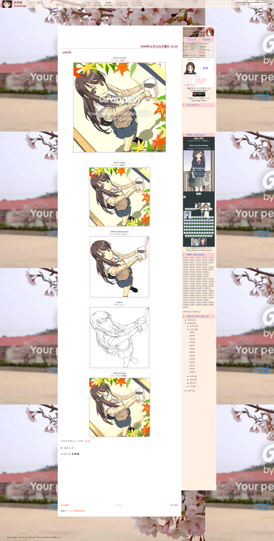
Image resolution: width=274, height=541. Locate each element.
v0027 (211, 270)
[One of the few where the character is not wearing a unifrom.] (190, 227)
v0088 (198, 305)
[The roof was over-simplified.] (205, 230)
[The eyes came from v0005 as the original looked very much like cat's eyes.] (207, 224)
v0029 (192, 272)
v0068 (185, 295)
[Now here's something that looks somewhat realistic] (195, 245)
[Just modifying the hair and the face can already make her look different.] (207, 234)
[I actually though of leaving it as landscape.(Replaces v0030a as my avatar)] (188, 237)
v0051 (211, 284)
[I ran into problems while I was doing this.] (185, 230)
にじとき (70, 13)
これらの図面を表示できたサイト (199, 248)
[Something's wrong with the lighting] (197, 218)
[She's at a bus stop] (192, 224)
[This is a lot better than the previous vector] (200, 234)
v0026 (204, 270)
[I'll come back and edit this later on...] (186, 237)
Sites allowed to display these (199, 250)
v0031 (193, 274)
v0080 (206, 300)
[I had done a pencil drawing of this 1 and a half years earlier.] (200, 221)
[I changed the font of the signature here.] (195, 227)
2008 (189, 323)
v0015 (185, 265)
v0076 (204, 298)
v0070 (198, 295)
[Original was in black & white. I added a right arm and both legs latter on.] (195, 221)
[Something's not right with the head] (211, 210)
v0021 (204, 267)
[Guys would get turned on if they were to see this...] (187, 224)
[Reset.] (185, 234)
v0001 (192, 258)
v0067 (211, 293)
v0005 (185, 260)
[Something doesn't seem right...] (191, 237)
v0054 (198, 286)
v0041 (211, 279)
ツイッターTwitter (150, 4)
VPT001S (196, 312)
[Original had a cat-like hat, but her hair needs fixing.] (190, 224)
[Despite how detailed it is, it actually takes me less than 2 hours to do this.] (213, 234)
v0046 (211, 281)
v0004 (211, 258)
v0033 (206, 274)
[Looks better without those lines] (200, 194)
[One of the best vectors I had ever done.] (205, 221)
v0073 (185, 298)
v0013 (204, 263)
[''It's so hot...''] (190, 230)
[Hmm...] (210, 230)
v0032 (199, 274)
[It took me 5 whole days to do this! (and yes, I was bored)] (202, 227)
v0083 (198, 302)
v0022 (211, 267)
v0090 (211, 305)
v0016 (192, 265)
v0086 (185, 305)
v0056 (211, 286)
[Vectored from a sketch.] (197, 234)
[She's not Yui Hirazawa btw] (210, 234)
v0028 (185, 272)
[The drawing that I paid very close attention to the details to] (186, 210)
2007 (189, 391)
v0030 (198, 272)
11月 (192, 329)
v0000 (185, 258)
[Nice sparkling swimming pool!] (202, 230)
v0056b (193, 288)
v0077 (211, 298)
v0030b (186, 274)
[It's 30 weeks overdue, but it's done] (200, 218)
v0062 (211, 291)
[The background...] (193, 237)
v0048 (192, 284)
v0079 (199, 300)
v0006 (192, 260)
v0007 (198, 260)
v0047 (185, 284)
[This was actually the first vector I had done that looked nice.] (187, 218)
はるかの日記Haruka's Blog (122, 4)
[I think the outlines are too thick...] (185, 227)
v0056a (186, 288)
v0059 (192, 291)
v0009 (211, 260)
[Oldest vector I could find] (199, 210)
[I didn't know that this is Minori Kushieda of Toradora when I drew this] (188, 210)
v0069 (192, 295)
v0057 (200, 288)
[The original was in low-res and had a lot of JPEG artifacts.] (207, 221)
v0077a (186, 300)
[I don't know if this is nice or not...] (211, 237)
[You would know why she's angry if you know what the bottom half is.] (213, 218)
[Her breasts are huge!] (195, 218)
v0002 (198, 258)
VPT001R (187, 312)
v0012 (198, 263)
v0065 (198, 293)
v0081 (185, 302)
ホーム (119, 505)
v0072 (211, 295)
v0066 (204, 293)
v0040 (204, 279)
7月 (191, 386)
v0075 (198, 298)
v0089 (204, 305)
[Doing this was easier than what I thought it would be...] (190, 234)
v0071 (204, 295)
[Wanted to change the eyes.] (204, 237)
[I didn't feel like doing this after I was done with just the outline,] (195, 234)
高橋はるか (57, 537)
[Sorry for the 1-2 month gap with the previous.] (202, 245)
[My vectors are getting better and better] (205, 234)
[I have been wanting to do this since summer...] (197, 227)
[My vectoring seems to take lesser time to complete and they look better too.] (200, 224)
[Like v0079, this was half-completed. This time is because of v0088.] (206, 237)
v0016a (199, 265)
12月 (192, 326)
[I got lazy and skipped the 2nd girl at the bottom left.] (200, 227)
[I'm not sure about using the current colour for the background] (207, 230)
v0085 (211, 302)
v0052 (185, 286)
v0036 (206, 276)
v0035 (192, 276)
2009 (189, 320)
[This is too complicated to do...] (195, 230)
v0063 (185, 293)
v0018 (185, 267)
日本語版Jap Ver (87, 4)
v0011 (192, 263)
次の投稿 (64, 505)
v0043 (192, 281)
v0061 (204, 291)
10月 (192, 376)
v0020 (198, 267)
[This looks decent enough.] (201, 237)
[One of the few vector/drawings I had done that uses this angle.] (205, 224)
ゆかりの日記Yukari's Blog (137, 4)
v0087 (192, 305)
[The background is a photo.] (187, 230)
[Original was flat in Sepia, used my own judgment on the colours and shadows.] (200, 230)
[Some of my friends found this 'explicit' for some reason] (185, 221)
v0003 (204, 258)
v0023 (185, 270)
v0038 (192, 279)
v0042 (185, 281)
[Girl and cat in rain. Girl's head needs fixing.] (197, 224)
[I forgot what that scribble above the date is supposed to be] (193, 210)
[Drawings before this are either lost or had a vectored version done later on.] (197, 194)
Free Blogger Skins (33, 537)
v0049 (198, 284)
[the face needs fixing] (187, 221)
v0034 (66, 52)
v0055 (204, 286)
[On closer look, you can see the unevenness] (191, 210)
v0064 (192, 293)
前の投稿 (174, 505)
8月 (191, 383)
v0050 (204, 284)
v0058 (185, 291)
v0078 (193, 300)
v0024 (192, 270)
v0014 (211, 263)
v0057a (207, 288)
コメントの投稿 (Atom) (75, 511)
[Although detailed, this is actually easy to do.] (209, 237)
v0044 (198, 281)
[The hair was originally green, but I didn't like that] (192, 221)
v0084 (204, 302)
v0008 (204, 260)
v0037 (185, 279)
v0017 (206, 265)
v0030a (205, 272)
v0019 (192, 267)
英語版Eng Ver (97, 4)
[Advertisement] (118, 36)
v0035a (199, 276)
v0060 (198, 291)
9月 (191, 380)
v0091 (185, 307)
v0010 (185, 263)
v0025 (198, 270)
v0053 (192, 286)
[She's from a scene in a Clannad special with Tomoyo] (192, 218)
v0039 (198, 279)
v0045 (204, 281)
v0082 (192, 302)
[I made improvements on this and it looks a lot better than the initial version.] (205, 218)
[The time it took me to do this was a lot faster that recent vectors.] (192, 230)
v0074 (192, 298)
